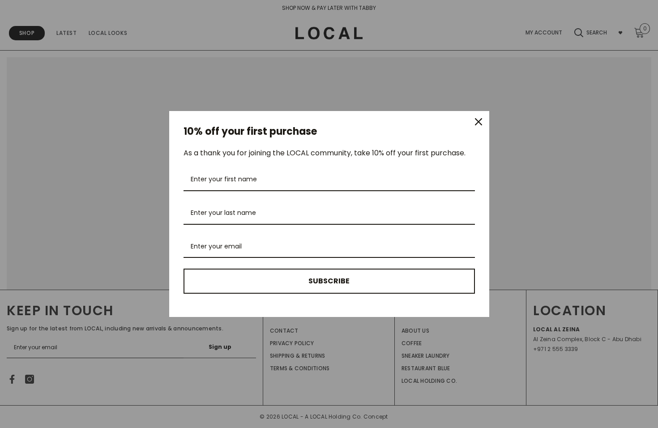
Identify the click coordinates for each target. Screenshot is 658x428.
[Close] (478, 122)
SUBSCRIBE (329, 281)
